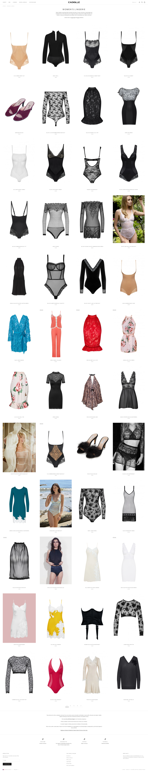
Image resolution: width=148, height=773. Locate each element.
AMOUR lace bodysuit (92, 189)
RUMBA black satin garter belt (92, 644)
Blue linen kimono (19, 360)
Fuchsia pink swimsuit (55, 699)
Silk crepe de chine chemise (92, 587)
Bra (9, 2)
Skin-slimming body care (129, 303)
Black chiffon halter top (19, 587)
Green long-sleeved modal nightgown (19, 530)
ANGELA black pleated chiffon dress (19, 303)
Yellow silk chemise (56, 644)
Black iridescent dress (129, 530)
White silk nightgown (19, 644)
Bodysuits (67, 730)
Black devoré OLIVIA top (92, 132)
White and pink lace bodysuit (128, 246)
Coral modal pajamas (55, 360)
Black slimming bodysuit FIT (19, 246)
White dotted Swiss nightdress (129, 587)
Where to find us (69, 757)
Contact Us (68, 755)
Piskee (143, 769)
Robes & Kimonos (79, 730)
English (134, 2)
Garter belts (85, 730)
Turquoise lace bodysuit (55, 530)
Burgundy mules (19, 132)
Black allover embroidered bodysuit (55, 132)
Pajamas (74, 730)
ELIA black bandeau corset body (92, 75)
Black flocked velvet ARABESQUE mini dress (92, 246)
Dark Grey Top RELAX (129, 699)
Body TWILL (56, 75)
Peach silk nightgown (92, 699)
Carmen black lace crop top (19, 699)
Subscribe (7, 764)
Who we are (68, 759)
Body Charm (56, 246)
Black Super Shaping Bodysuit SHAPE (129, 189)
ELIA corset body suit (19, 75)
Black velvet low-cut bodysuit (92, 303)
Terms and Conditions (70, 765)
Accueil (4, 6)
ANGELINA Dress (129, 132)
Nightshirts (71, 730)
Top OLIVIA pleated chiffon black (55, 587)
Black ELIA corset (128, 75)
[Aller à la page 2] (81, 705)
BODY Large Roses (92, 530)
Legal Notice (68, 761)
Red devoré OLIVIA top (92, 360)
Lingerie (15, 2)
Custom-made (32, 2)
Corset (4, 2)
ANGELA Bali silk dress (128, 360)
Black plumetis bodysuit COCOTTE (55, 303)
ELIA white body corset (19, 189)
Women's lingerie (10, 6)
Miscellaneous (23, 2)
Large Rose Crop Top (129, 644)
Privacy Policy (68, 763)
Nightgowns (63, 730)
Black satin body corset (56, 189)
